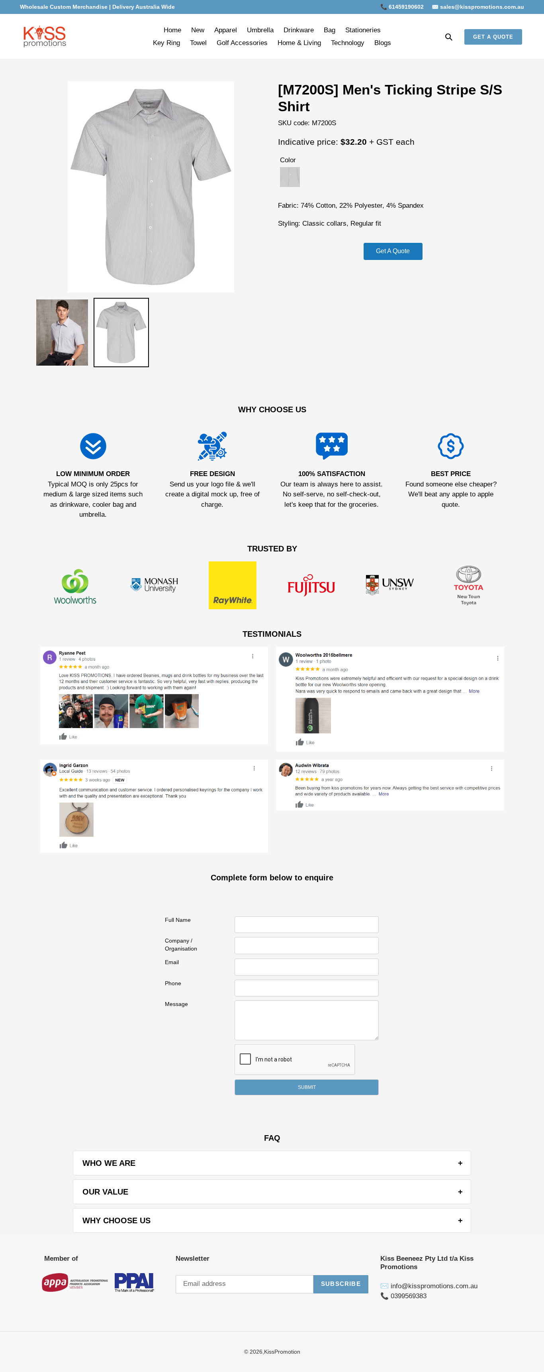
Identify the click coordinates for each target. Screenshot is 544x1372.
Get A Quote (393, 251)
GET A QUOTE (493, 37)
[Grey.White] (290, 177)
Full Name (178, 920)
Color (288, 160)
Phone (173, 983)
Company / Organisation (181, 944)
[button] (307, 1087)
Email (172, 962)
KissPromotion (282, 1351)
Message (176, 1004)
